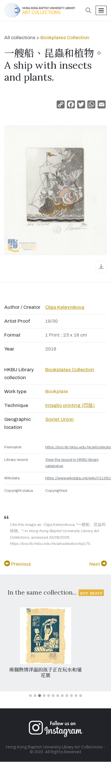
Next (95, 564)
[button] (88, 11)
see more (91, 592)
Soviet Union (59, 419)
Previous (20, 564)
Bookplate (56, 391)
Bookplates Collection (64, 37)
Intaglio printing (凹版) (70, 405)
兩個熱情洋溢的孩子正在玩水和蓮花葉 (45, 673)
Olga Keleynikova (64, 307)
